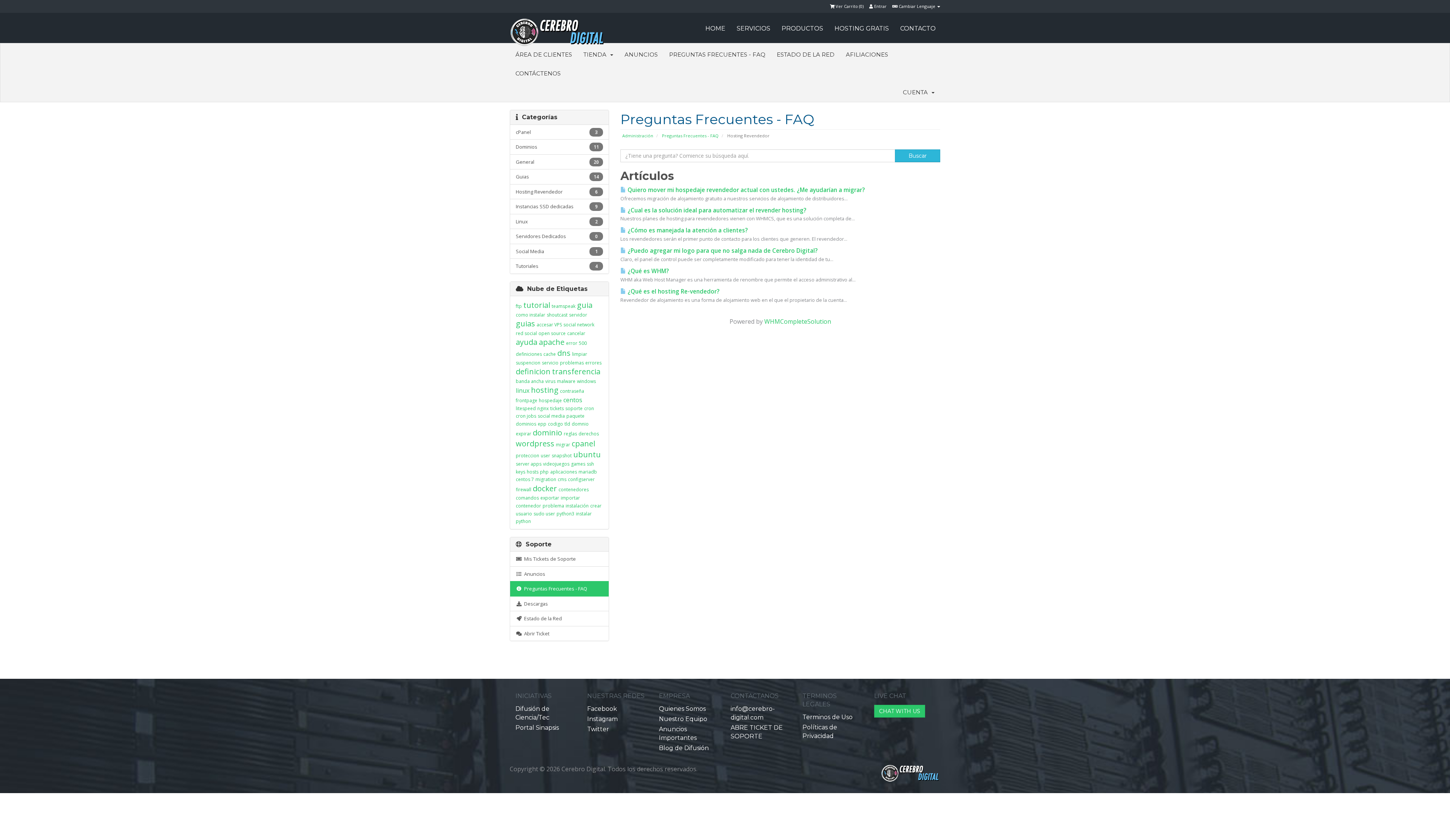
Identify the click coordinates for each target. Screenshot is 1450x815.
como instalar (530, 315)
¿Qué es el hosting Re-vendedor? (672, 291)
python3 (565, 514)
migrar (563, 444)
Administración (637, 135)
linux (522, 390)
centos (572, 400)
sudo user (544, 514)
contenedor (528, 506)
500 (583, 343)
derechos (588, 434)
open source (552, 333)
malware (566, 381)
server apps (528, 464)
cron (589, 408)
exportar (549, 498)
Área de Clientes (543, 54)
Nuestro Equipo (683, 719)
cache (549, 354)
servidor (578, 315)
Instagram (602, 719)
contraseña (572, 391)
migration (545, 479)
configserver (581, 479)
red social (526, 333)
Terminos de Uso (827, 717)
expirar (523, 434)
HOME (715, 28)
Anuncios (641, 54)
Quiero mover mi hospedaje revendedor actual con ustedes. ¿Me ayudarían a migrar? (745, 190)
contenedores (573, 489)
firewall (523, 489)
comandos (527, 498)
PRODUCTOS (802, 28)
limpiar (579, 354)
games (578, 464)
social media (551, 416)
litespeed (526, 408)
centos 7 (525, 479)
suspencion (528, 363)
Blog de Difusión (684, 748)
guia (584, 305)
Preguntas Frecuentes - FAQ (717, 54)
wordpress (535, 443)
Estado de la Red (806, 54)
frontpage (526, 400)
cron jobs (526, 416)
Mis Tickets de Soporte (549, 558)
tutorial (536, 305)
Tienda (596, 54)
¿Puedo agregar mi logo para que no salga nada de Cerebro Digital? (722, 251)
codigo (555, 424)
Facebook (602, 708)
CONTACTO (918, 28)
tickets (557, 408)
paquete (575, 416)
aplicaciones (563, 472)
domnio (580, 424)
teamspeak (563, 306)
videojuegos (556, 464)
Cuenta (917, 92)
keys (520, 472)
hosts (532, 472)
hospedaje (550, 400)
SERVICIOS (753, 28)
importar (570, 498)
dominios (526, 424)
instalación (577, 506)
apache (552, 342)
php (544, 472)
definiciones (529, 354)
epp (542, 424)
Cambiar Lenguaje (917, 6)
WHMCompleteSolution (797, 321)
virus (550, 381)
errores (593, 363)
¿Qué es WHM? (647, 271)
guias (525, 323)
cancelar (576, 333)
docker (545, 488)
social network (578, 324)
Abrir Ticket (535, 633)
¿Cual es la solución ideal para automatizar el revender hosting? (716, 210)
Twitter (598, 729)
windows (586, 381)
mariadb (587, 472)
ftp (519, 306)
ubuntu (587, 454)
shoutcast (557, 315)
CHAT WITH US (899, 711)
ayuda (526, 342)
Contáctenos (538, 73)
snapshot (562, 455)
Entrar (880, 6)
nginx (543, 408)
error (571, 343)
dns (564, 353)
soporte (574, 408)
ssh (590, 464)
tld (567, 424)
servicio (550, 363)
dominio (547, 432)
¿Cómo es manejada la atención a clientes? (687, 230)
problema (553, 506)
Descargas (535, 603)
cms (562, 479)
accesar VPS (549, 324)
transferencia (576, 371)
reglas (570, 434)
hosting (544, 390)
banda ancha (530, 381)
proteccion (527, 455)
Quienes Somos (682, 708)
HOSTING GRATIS (862, 28)
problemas (572, 363)
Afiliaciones (867, 54)
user (545, 455)
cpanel (583, 443)
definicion (533, 371)
